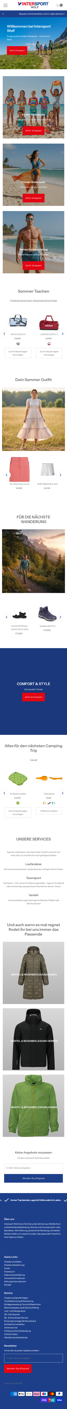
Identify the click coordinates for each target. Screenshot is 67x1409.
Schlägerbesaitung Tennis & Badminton (22, 1304)
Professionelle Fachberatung (17, 1331)
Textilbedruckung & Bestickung (18, 1301)
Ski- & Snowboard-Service (16, 1317)
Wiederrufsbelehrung (14, 1265)
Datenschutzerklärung (14, 1275)
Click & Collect (11, 1334)
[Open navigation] (5, 5)
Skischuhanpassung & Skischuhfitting (21, 1307)
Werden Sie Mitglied (18, 1368)
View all (33, 759)
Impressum (9, 1271)
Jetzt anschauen (33, 697)
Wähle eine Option (49, 811)
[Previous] (3, 14)
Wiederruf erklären (13, 1261)
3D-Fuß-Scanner (12, 1314)
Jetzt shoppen (17, 50)
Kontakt (7, 1284)
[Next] (64, 14)
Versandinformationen (14, 1278)
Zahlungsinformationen (15, 1281)
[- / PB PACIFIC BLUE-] (53, 803)
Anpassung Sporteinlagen (16, 1297)
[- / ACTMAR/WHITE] (49, 343)
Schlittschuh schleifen (14, 1324)
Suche (7, 1268)
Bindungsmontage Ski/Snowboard (20, 1321)
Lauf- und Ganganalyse (14, 1311)
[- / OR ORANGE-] (44, 803)
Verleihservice (11, 1327)
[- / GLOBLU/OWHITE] (18, 343)
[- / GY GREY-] (49, 803)
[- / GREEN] (18, 803)
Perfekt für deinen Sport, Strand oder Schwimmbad (33, 300)
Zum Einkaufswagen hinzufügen (17, 353)
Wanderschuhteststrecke (16, 1337)
